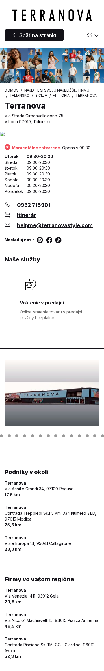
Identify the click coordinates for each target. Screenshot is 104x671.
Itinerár (26, 215)
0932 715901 (34, 205)
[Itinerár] (52, 134)
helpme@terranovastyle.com (55, 225)
